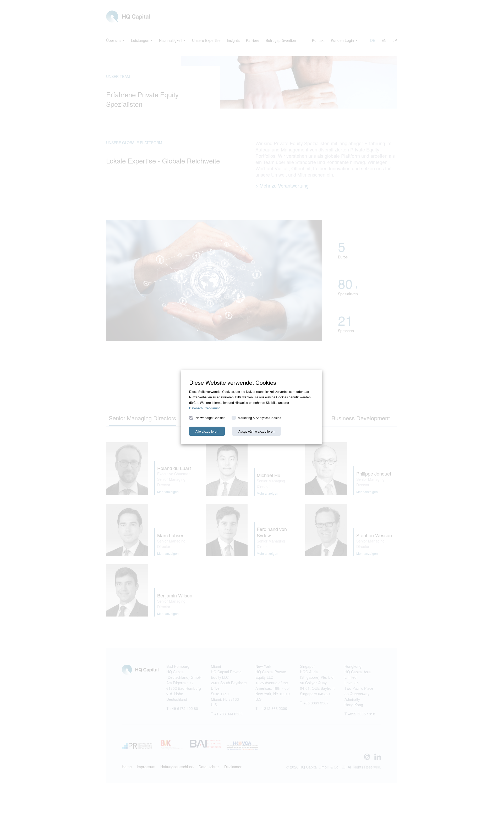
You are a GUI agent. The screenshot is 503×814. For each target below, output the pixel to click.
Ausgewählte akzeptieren (256, 431)
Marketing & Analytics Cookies (259, 417)
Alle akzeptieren (206, 431)
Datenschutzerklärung (205, 408)
